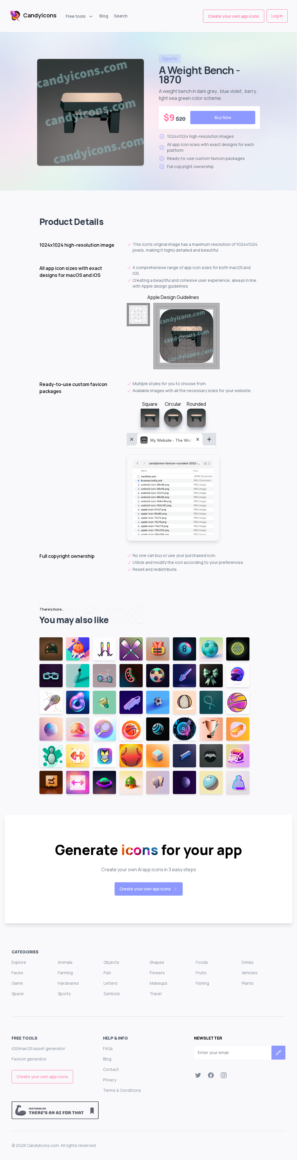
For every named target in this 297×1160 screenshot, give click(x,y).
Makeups (158, 983)
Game (17, 983)
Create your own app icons (233, 16)
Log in (277, 16)
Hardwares (68, 983)
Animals (65, 962)
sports (169, 58)
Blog (103, 16)
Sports (64, 993)
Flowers (157, 972)
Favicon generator (29, 1059)
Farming (65, 972)
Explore (19, 962)
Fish (107, 972)
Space (18, 993)
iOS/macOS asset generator (38, 1048)
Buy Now (223, 117)
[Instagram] (224, 1075)
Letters (110, 983)
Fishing (202, 983)
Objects (111, 962)
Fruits (201, 972)
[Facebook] (211, 1075)
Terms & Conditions (122, 1090)
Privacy (109, 1080)
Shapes (157, 962)
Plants (247, 983)
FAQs (108, 1048)
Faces (17, 972)
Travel (156, 993)
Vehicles (250, 972)
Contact (111, 1069)
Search (121, 16)
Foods (202, 962)
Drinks (247, 962)
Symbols (112, 993)
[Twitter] (198, 1075)
